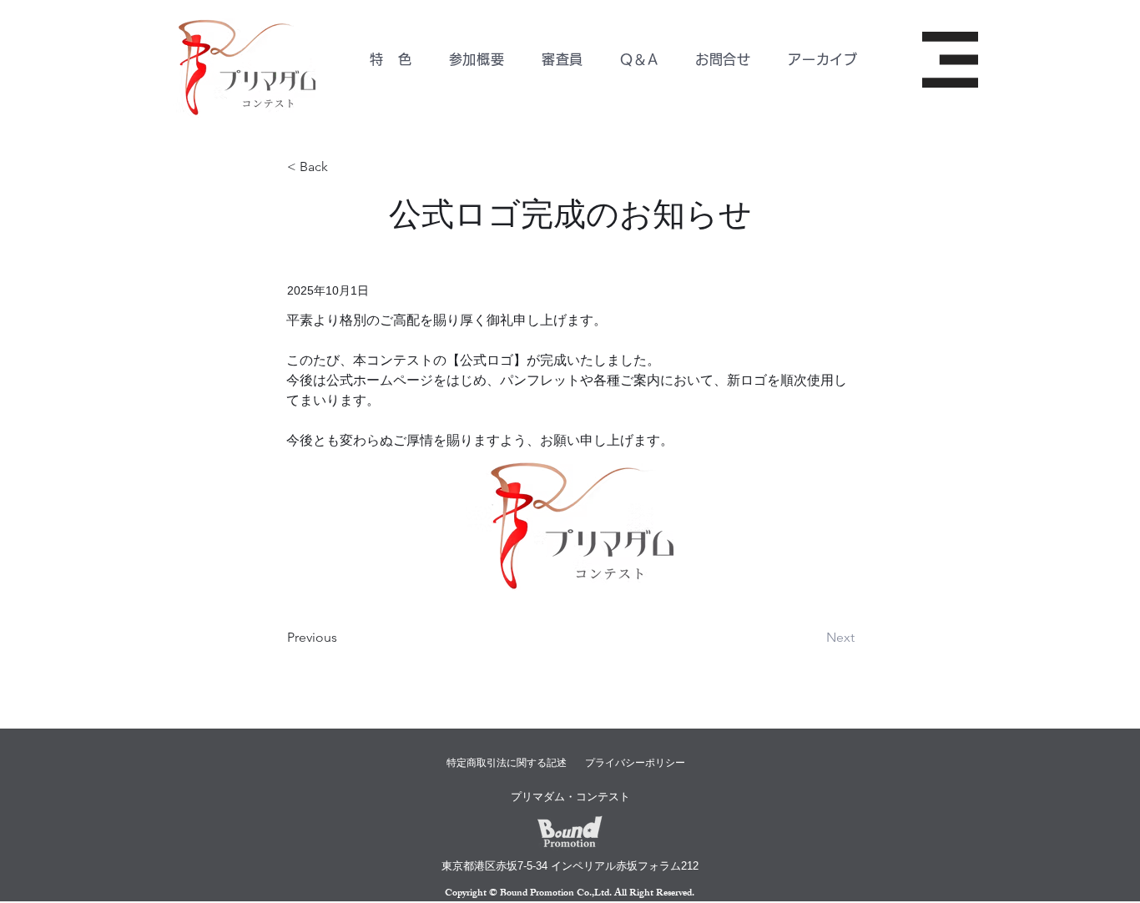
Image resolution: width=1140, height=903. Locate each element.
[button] (476, 59)
